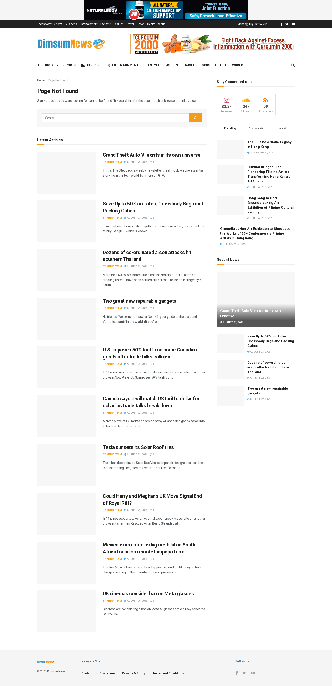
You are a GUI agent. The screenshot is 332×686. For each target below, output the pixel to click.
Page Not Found (58, 80)
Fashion (119, 24)
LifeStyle (105, 24)
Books (141, 24)
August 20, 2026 (136, 600)
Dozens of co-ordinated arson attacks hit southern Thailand (268, 367)
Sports (58, 24)
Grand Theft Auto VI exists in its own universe (152, 155)
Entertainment (89, 24)
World (161, 24)
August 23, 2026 (136, 162)
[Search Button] (195, 117)
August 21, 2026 (136, 454)
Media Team (114, 162)
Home (41, 80)
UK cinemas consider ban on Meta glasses (148, 593)
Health (151, 24)
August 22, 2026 (136, 308)
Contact (86, 673)
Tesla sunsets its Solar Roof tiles (138, 447)
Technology (44, 24)
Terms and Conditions (168, 673)
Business (71, 24)
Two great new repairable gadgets (139, 301)
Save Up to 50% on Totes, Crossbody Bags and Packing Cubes (270, 341)
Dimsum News (56, 671)
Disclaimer (107, 673)
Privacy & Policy (134, 673)
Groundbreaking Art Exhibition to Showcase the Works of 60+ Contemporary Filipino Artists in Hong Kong (255, 233)
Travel (130, 24)
